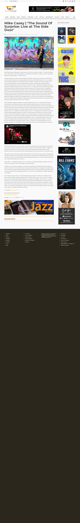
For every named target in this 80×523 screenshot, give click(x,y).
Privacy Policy (64, 242)
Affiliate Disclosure (65, 245)
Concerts (8, 242)
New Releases (49, 17)
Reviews (24, 17)
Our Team (63, 237)
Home (6, 17)
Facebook (6, 194)
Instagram (15, 194)
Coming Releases (28, 238)
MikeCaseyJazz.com (14, 190)
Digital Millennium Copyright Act (67, 243)
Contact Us (63, 233)
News (18, 17)
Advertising (63, 235)
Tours (7, 243)
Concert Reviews (28, 235)
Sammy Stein (13, 34)
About (67, 17)
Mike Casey (21, 197)
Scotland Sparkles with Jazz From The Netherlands (19, 1)
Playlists (57, 17)
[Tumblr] (72, 1)
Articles (42, 17)
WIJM (62, 17)
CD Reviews (29, 34)
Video (7, 245)
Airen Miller (11, 197)
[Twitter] (66, 1)
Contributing (63, 238)
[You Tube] (70, 1)
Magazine (12, 17)
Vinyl (36, 17)
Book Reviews (28, 237)
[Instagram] (68, 1)
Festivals (8, 240)
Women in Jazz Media (29, 240)
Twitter (10, 194)
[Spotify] (74, 1)
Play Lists (27, 242)
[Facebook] (63, 1)
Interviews (30, 17)
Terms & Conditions (65, 240)
